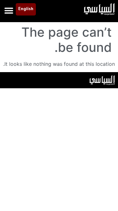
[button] (9, 10)
